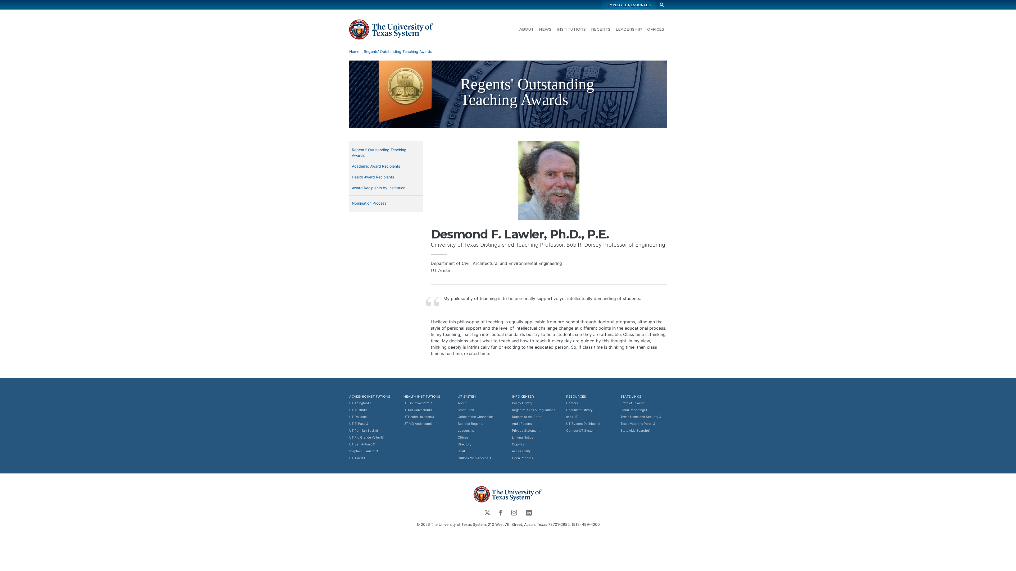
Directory (464, 444)
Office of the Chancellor (475, 417)
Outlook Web (473, 458)
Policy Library (522, 403)
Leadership (629, 29)
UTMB (416, 410)
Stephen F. (362, 451)
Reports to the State (526, 417)
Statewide (633, 430)
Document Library (579, 410)
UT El (357, 424)
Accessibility (521, 451)
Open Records (522, 458)
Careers (572, 403)
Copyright (519, 444)
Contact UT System (580, 430)
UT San (361, 444)
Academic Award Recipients (376, 166)
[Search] (662, 4)
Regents (600, 29)
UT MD (416, 424)
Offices (655, 29)
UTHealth (417, 417)
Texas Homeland (639, 417)
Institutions (571, 29)
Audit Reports (522, 424)
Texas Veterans (636, 424)
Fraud (632, 410)
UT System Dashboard (583, 424)
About (526, 29)
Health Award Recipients (373, 177)
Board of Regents (470, 424)
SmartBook (466, 410)
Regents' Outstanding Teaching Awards (398, 51)
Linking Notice (522, 437)
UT (358, 403)
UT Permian (362, 430)
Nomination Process (369, 203)
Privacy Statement (525, 430)
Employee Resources (629, 5)
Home (354, 51)
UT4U (462, 451)
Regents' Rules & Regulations (533, 410)
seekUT (572, 417)
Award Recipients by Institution (378, 188)
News (545, 29)
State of (631, 403)
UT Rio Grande (365, 437)
